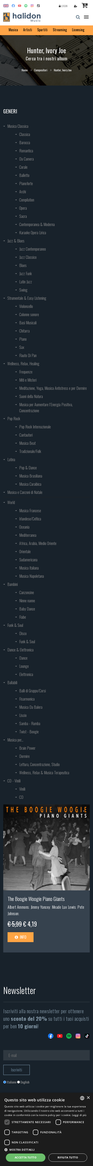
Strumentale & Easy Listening (26, 298)
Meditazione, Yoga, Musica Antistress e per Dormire (53, 388)
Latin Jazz (25, 281)
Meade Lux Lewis (64, 907)
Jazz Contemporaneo (32, 249)
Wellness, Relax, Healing (23, 363)
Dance (23, 658)
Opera (23, 208)
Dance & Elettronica (20, 649)
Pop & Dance (28, 467)
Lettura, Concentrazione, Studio (39, 764)
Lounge (24, 666)
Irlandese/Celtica (30, 518)
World (11, 502)
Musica (13, 29)
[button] (46, 1149)
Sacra (23, 216)
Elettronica (26, 674)
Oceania (24, 527)
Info (22, 937)
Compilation (26, 200)
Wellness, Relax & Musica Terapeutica (44, 772)
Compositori (40, 70)
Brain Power (27, 748)
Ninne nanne (27, 600)
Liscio (23, 715)
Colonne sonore (29, 314)
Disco (23, 633)
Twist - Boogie (29, 731)
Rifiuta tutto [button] (68, 1157)
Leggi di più (79, 1115)
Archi (22, 191)
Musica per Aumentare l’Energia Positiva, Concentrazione (46, 407)
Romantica (26, 150)
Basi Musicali (28, 322)
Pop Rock (13, 418)
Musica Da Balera (30, 707)
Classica (24, 134)
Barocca (24, 142)
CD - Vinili (14, 781)
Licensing (78, 29)
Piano (23, 339)
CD (21, 797)
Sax (21, 347)
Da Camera (26, 159)
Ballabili (12, 682)
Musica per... (15, 740)
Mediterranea (27, 535)
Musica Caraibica (30, 484)
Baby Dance (27, 609)
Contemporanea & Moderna (37, 224)
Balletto (24, 175)
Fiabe (22, 617)
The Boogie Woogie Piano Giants (36, 898)
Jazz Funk (25, 273)
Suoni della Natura (31, 396)
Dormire (24, 756)
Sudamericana (28, 559)
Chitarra (24, 331)
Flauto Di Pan (28, 355)
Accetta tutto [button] (26, 1157)
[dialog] (46, 1129)
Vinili (22, 789)
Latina (11, 459)
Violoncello (26, 306)
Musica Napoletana (31, 576)
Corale (23, 167)
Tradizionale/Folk (30, 451)
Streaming (60, 29)
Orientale (25, 551)
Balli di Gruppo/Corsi (32, 690)
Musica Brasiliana (30, 476)
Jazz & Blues (15, 241)
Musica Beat (27, 443)
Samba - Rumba (29, 723)
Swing (23, 290)
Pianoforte (26, 183)
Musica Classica (17, 126)
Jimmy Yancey (40, 907)
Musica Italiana (29, 568)
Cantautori (26, 435)
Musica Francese (30, 510)
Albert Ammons (18, 907)
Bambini (12, 584)
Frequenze (25, 372)
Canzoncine (26, 592)
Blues (23, 265)
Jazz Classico (28, 257)
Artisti (27, 29)
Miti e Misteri (28, 380)
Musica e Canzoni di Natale (24, 492)
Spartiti (42, 29)
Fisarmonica (27, 699)
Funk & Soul (15, 625)
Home (25, 70)
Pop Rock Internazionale (35, 426)
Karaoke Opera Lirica (32, 232)
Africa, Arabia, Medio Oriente (37, 543)
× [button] (88, 1097)
